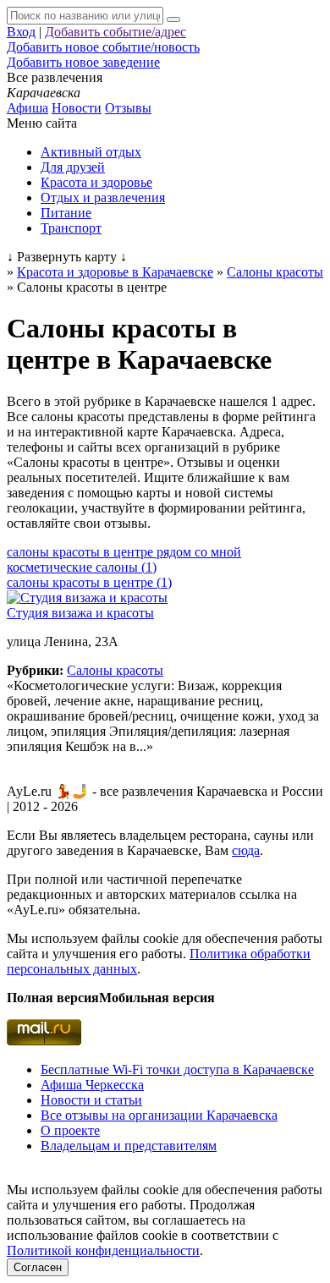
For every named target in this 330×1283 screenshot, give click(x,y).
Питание (66, 213)
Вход (21, 32)
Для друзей (73, 167)
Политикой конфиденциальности (103, 1250)
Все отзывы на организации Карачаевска (159, 1115)
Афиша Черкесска (92, 1084)
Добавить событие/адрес (115, 32)
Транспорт (71, 228)
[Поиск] (173, 19)
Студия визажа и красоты (80, 613)
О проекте (70, 1130)
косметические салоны (82, 567)
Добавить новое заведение (83, 62)
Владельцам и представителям (129, 1145)
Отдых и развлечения (103, 197)
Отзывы (128, 108)
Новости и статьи (91, 1100)
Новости (77, 108)
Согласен (38, 1267)
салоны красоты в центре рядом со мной (124, 552)
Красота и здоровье (96, 182)
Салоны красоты (115, 670)
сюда (246, 850)
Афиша (27, 108)
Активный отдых (91, 152)
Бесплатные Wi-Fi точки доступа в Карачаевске (177, 1069)
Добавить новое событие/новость (103, 47)
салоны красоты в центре (89, 582)
